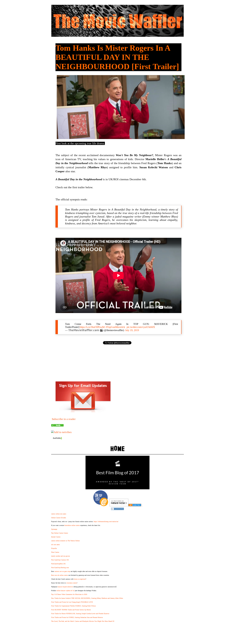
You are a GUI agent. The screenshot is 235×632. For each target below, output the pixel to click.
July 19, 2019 (132, 330)
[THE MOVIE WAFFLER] (57, 425)
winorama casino (71, 583)
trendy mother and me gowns (60, 556)
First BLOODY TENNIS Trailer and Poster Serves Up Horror (71, 610)
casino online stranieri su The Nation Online (65, 541)
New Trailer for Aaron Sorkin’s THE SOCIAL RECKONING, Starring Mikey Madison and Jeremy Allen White (87, 598)
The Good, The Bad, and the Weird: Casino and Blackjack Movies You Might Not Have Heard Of (82, 621)
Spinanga (54, 529)
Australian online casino (72, 525)
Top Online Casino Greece (59, 533)
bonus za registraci (80, 579)
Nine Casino (55, 552)
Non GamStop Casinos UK (60, 560)
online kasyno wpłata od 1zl (65, 590)
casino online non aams (58, 514)
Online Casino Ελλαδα (58, 518)
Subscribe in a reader (64, 419)
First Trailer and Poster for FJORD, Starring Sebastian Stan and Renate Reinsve (77, 617)
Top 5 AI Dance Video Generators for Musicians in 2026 (69, 594)
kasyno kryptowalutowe (65, 587)
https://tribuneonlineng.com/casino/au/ (106, 521)
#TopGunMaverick (115, 327)
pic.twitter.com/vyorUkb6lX (141, 327)
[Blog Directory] (134, 505)
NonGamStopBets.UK (58, 564)
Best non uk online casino (59, 575)
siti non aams (55, 544)
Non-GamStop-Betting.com (60, 567)
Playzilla (54, 548)
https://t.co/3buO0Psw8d (92, 327)
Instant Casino (55, 537)
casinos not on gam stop (62, 571)
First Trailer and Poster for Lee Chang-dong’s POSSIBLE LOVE (72, 602)
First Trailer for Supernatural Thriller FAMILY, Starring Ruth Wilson (73, 606)
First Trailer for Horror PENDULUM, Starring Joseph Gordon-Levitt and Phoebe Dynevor (80, 613)
